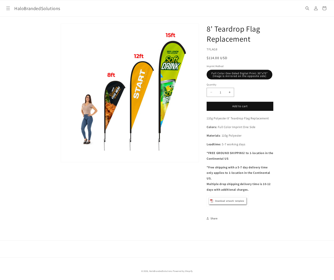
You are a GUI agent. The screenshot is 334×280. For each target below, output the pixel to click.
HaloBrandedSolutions (160, 271)
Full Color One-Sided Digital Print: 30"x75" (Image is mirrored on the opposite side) (239, 75)
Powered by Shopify (183, 271)
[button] (8, 8)
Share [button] (214, 218)
